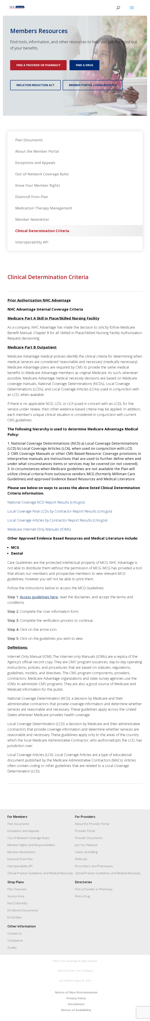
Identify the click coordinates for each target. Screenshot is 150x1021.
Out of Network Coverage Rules (28, 838)
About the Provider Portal (92, 824)
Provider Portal (85, 831)
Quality (12, 947)
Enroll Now (14, 917)
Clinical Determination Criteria (42, 230)
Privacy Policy (76, 998)
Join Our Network (86, 845)
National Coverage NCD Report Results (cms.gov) (46, 502)
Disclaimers (76, 1004)
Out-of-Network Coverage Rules (42, 174)
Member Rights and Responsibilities (31, 845)
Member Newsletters (21, 852)
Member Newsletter (32, 219)
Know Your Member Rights (37, 185)
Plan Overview (16, 889)
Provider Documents (89, 838)
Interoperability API (31, 242)
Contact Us (14, 933)
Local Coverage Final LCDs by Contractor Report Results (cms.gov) (59, 511)
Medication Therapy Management (43, 208)
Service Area (15, 896)
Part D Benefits (17, 903)
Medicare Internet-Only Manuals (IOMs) (39, 529)
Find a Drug (84, 65)
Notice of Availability (76, 1010)
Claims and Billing (86, 852)
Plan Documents (29, 140)
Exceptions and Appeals (35, 162)
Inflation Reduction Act (35, 85)
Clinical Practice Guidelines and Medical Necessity (40, 873)
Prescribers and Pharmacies (94, 866)
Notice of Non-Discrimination (76, 992)
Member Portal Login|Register (92, 85)
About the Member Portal (37, 151)
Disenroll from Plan (31, 196)
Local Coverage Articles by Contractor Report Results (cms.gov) (57, 520)
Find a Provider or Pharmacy (38, 65)
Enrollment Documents (22, 910)
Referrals (81, 859)
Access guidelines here (39, 597)
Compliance (15, 940)
